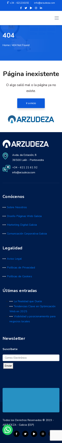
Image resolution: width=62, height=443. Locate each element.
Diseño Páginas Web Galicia (24, 216)
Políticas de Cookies (19, 276)
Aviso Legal (14, 259)
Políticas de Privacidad (21, 267)
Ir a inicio (31, 103)
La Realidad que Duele (28, 301)
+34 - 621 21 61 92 (25, 167)
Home (6, 45)
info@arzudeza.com (44, 3)
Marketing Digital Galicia (22, 225)
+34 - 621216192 (19, 3)
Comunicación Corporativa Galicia (27, 234)
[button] (7, 430)
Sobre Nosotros (17, 207)
